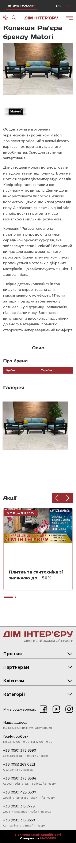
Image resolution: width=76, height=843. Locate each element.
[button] (69, 47)
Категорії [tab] (14, 694)
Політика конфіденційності (38, 835)
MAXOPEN (48, 838)
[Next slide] (67, 498)
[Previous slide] (57, 498)
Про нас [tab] (12, 653)
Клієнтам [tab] (13, 680)
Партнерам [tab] (16, 667)
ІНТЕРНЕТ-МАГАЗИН (21, 5)
